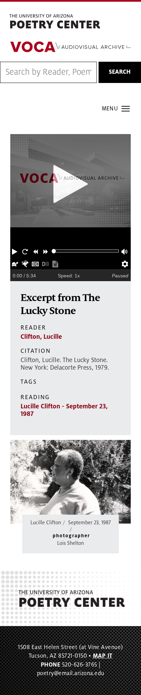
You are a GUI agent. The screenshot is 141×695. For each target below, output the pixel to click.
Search (120, 72)
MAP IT (103, 656)
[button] (15, 251)
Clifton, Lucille (41, 336)
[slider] (54, 251)
